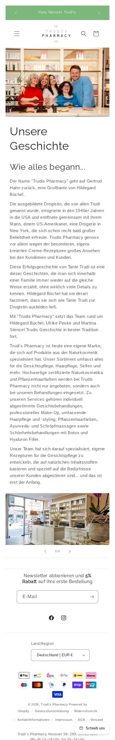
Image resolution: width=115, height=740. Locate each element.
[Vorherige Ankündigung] (16, 13)
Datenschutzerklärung (52, 711)
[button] (17, 34)
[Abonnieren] (92, 596)
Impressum (63, 719)
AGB (81, 719)
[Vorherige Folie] (45, 551)
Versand (96, 719)
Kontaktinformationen (34, 719)
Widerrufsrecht (85, 711)
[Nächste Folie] (70, 551)
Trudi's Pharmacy (54, 704)
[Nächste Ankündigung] (99, 13)
